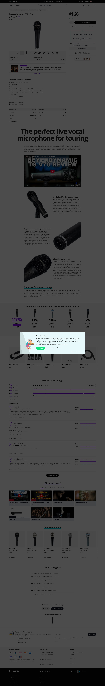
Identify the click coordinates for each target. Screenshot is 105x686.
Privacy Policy (78, 351)
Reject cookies (50, 347)
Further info (59, 347)
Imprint (72, 351)
